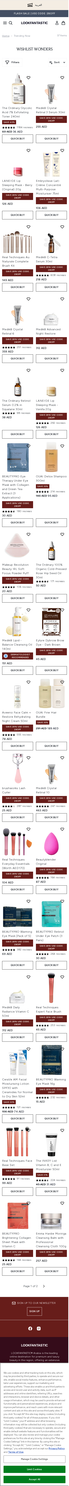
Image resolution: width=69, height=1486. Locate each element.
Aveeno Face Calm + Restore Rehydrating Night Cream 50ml (16, 717)
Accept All (34, 1479)
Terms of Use (16, 1452)
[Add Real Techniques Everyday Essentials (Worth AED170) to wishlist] (28, 829)
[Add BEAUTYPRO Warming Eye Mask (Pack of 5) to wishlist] (28, 901)
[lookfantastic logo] (34, 22)
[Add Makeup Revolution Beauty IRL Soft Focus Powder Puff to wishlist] (28, 534)
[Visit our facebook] (30, 1328)
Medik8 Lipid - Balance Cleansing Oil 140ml (17, 645)
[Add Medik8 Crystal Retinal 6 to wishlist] (28, 299)
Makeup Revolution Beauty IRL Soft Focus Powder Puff (15, 569)
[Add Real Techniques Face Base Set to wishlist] (28, 1130)
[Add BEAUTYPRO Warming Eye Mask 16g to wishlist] (62, 1049)
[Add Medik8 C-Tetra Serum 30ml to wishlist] (62, 227)
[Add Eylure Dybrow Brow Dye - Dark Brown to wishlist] (62, 610)
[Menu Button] (4, 22)
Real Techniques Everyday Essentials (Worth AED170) (16, 864)
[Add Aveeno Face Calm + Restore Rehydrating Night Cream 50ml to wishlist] (28, 682)
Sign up (34, 1311)
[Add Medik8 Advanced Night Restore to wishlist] (62, 299)
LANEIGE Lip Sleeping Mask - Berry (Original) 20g (17, 185)
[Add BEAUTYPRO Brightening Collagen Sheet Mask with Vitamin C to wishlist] (28, 1203)
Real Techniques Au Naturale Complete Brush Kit (15, 261)
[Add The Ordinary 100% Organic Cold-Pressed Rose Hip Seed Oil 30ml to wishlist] (62, 534)
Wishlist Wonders (34, 49)
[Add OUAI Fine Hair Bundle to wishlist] (62, 682)
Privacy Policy (57, 1448)
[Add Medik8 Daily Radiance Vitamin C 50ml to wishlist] (28, 977)
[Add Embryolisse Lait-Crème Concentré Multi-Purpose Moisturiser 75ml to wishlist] (62, 150)
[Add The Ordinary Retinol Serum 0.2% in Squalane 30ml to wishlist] (28, 370)
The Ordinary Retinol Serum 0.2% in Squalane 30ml (16, 405)
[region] (34, 1424)
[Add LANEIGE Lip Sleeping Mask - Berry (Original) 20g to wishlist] (28, 150)
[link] (57, 22)
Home (5, 35)
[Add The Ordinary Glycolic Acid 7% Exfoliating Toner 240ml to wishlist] (28, 77)
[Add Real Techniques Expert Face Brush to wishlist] (62, 977)
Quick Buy (18, 138)
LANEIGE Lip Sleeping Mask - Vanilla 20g (47, 405)
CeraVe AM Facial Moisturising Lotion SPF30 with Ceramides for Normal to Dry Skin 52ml (17, 1088)
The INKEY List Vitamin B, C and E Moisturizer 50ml (48, 1165)
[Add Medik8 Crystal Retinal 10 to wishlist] (62, 757)
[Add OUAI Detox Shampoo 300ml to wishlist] (62, 446)
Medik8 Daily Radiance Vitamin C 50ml (15, 1011)
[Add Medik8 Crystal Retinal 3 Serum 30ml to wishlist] (62, 77)
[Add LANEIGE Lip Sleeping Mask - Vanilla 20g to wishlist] (62, 370)
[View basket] (63, 22)
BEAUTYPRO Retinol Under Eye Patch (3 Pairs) (50, 936)
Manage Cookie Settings (34, 1459)
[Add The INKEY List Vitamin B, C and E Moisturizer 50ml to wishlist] (62, 1130)
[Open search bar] (10, 22)
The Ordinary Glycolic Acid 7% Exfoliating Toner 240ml (17, 112)
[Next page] (44, 1286)
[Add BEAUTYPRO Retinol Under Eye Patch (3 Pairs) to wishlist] (62, 901)
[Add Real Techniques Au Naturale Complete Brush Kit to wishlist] (28, 227)
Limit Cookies (34, 1469)
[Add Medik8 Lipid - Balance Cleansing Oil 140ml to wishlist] (28, 610)
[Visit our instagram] (38, 1328)
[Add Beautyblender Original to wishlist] (62, 829)
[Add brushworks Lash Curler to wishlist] (28, 757)
